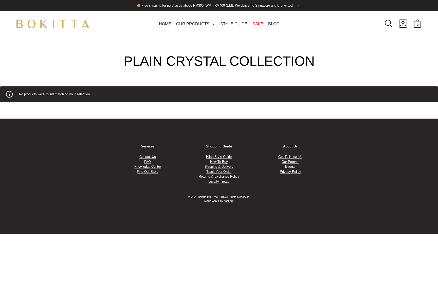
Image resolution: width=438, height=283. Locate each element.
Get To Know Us (290, 157)
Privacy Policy (290, 172)
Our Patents (290, 162)
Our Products (193, 24)
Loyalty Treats (218, 181)
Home (165, 24)
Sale (257, 24)
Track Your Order (218, 172)
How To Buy (219, 162)
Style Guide (233, 24)
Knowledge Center (147, 166)
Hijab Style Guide (219, 157)
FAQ (147, 162)
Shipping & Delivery (219, 166)
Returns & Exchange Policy (219, 176)
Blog (273, 24)
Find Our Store (147, 172)
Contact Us (147, 157)
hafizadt (228, 200)
